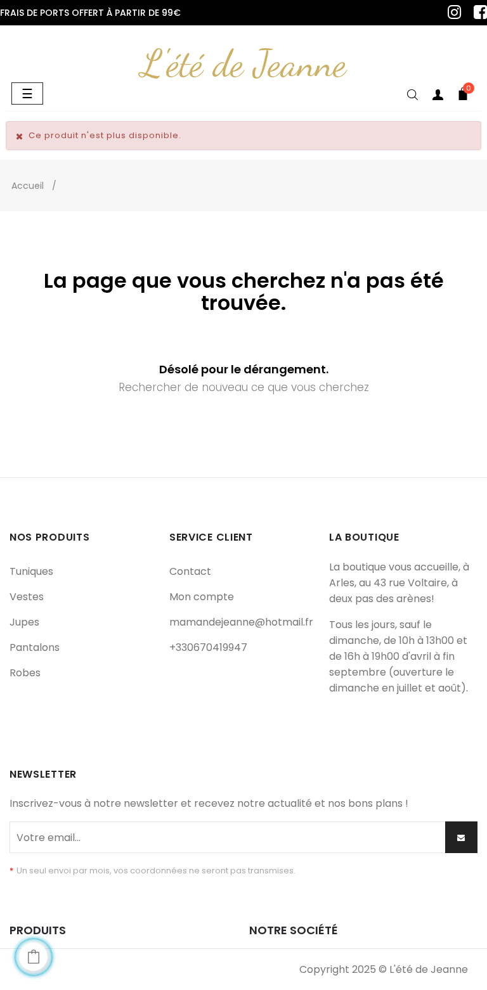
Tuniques (31, 571)
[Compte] (437, 96)
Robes (25, 672)
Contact (190, 571)
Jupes (24, 622)
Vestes (27, 596)
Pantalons (35, 647)
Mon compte (201, 596)
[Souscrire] (461, 837)
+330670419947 (208, 647)
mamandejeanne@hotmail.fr (241, 622)
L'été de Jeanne (243, 63)
